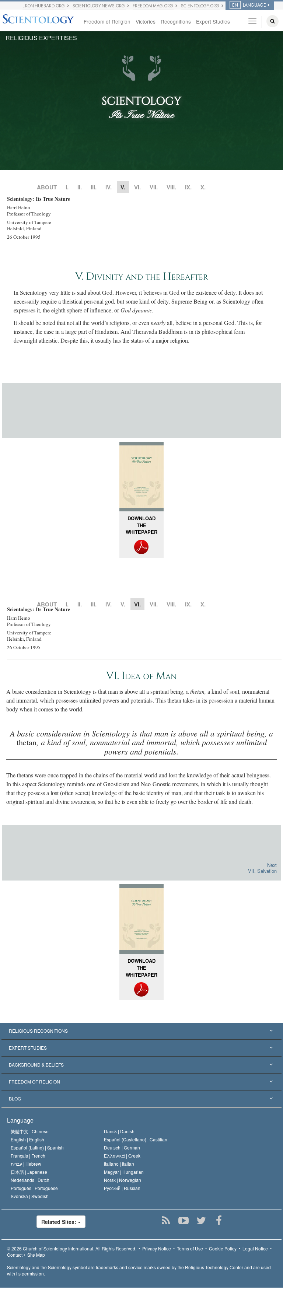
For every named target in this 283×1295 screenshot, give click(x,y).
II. (79, 187)
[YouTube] (183, 1220)
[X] (201, 1220)
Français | (28, 1155)
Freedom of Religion (107, 21)
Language (20, 1120)
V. (122, 604)
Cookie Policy (223, 1248)
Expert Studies (213, 21)
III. (94, 187)
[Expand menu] (141, 1031)
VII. (154, 187)
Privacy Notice (156, 1248)
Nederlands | (30, 1180)
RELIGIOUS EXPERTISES (41, 38)
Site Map (36, 1255)
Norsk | (122, 1180)
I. (67, 187)
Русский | (122, 1188)
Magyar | (124, 1172)
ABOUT (47, 187)
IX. (188, 187)
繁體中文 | (30, 1131)
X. (203, 187)
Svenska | (30, 1196)
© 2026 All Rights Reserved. (71, 1248)
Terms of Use (190, 1248)
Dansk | (119, 1131)
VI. (137, 187)
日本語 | (29, 1172)
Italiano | (119, 1164)
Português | (34, 1188)
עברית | (26, 1164)
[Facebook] (218, 1220)
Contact (14, 1255)
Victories (146, 21)
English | (27, 1139)
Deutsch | (122, 1147)
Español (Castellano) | (135, 1139)
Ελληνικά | (122, 1155)
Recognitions (176, 21)
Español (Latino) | (37, 1147)
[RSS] (165, 1220)
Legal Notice (255, 1248)
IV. (108, 187)
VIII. (171, 187)
